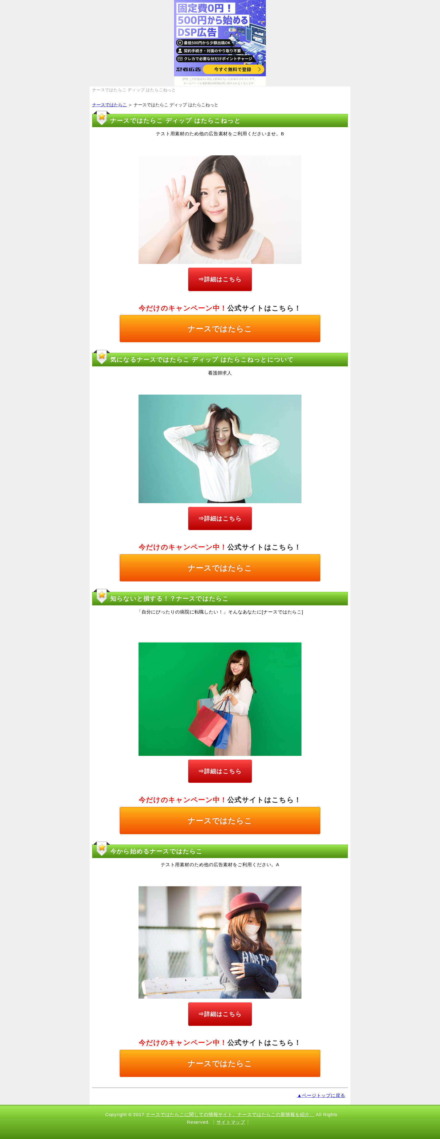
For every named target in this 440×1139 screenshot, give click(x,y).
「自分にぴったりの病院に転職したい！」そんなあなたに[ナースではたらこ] (220, 612)
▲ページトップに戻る (321, 1095)
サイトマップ (230, 1122)
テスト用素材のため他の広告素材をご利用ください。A (220, 864)
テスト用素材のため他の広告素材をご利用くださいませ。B (220, 133)
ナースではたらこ (109, 104)
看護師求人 (220, 373)
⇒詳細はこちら (220, 279)
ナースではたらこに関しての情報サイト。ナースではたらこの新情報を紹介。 (230, 1114)
